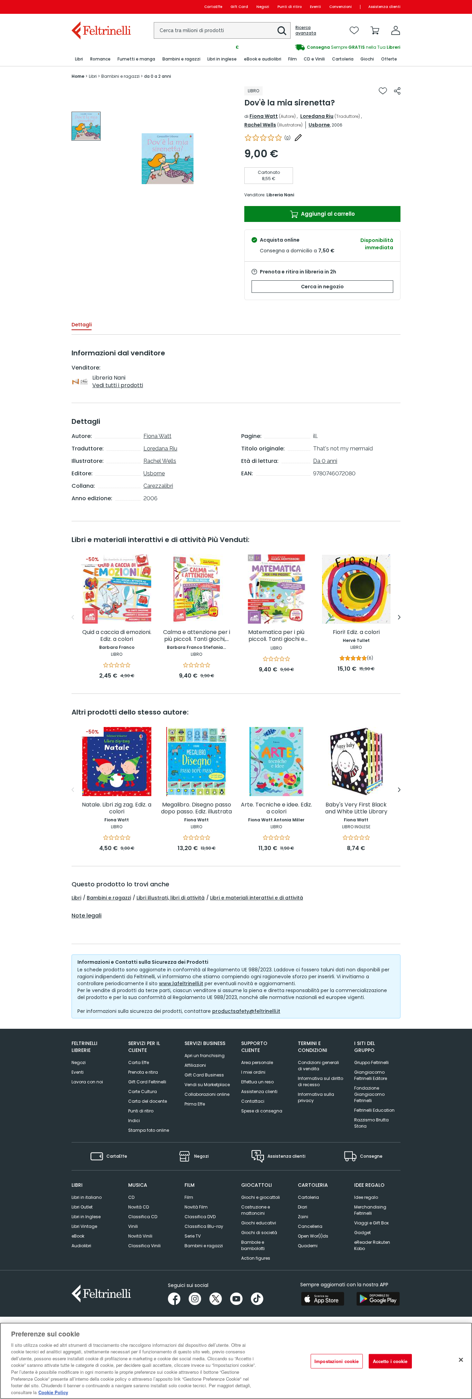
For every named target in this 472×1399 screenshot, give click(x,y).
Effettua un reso (257, 1082)
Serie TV (193, 1236)
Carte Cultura (142, 1091)
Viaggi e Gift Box (371, 1223)
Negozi (262, 6)
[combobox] (222, 30)
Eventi (315, 6)
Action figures (255, 1258)
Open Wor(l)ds (313, 1236)
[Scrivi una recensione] (298, 137)
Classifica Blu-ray (204, 1226)
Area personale (257, 1062)
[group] (318, 47)
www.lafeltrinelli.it (181, 983)
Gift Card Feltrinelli (147, 1082)
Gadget (362, 1232)
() (287, 138)
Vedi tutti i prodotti (117, 385)
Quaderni (308, 1246)
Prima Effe (195, 1104)
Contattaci (252, 1101)
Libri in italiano (87, 1197)
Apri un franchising (205, 1055)
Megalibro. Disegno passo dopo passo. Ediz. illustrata (196, 808)
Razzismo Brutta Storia (371, 1123)
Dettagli (82, 324)
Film (189, 1197)
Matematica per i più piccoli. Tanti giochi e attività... (276, 636)
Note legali (87, 916)
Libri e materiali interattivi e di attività (256, 897)
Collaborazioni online (207, 1094)
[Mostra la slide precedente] (72, 617)
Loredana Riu (316, 116)
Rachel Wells (260, 124)
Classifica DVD (200, 1217)
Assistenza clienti (384, 6)
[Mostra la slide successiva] (399, 617)
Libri (76, 897)
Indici (134, 1120)
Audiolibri (81, 1246)
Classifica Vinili (144, 1246)
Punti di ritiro (289, 6)
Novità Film (196, 1207)
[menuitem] (79, 59)
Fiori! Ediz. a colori (356, 632)
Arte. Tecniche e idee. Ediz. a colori (276, 808)
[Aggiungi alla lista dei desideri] (383, 90)
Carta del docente (147, 1101)
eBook (78, 1236)
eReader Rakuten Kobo (372, 1245)
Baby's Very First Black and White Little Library (356, 808)
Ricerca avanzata (305, 30)
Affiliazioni (195, 1065)
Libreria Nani (280, 195)
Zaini (303, 1217)
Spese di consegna (261, 1111)
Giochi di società (259, 1232)
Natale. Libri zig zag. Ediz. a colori (116, 808)
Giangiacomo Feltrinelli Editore (370, 1075)
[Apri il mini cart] (375, 30)
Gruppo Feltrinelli (371, 1062)
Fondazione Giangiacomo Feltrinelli (369, 1094)
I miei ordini (253, 1072)
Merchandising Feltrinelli (370, 1210)
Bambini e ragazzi (109, 897)
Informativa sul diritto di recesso (320, 1081)
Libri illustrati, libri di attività (170, 897)
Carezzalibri (158, 486)
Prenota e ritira (143, 1072)
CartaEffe (213, 6)
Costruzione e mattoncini (255, 1210)
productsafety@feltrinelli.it (246, 1011)
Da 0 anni (325, 461)
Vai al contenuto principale (101, 6)
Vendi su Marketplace (207, 1085)
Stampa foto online (148, 1130)
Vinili (133, 1226)
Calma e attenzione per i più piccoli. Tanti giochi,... (196, 636)
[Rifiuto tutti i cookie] (461, 1360)
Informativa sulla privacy (316, 1097)
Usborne (319, 124)
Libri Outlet (82, 1207)
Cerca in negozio (322, 286)
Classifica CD (142, 1217)
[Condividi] (397, 91)
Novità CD (138, 1207)
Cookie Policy (53, 1392)
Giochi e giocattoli (260, 1197)
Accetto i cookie (390, 1361)
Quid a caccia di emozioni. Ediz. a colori (116, 636)
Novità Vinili (140, 1236)
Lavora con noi (87, 1082)
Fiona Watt (263, 116)
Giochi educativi (258, 1223)
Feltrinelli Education (374, 1110)
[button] (282, 30)
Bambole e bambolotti (253, 1245)
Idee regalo (366, 1197)
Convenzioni (340, 6)
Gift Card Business (204, 1075)
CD (131, 1197)
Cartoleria (308, 1197)
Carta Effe (138, 1062)
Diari (302, 1207)
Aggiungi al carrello (327, 213)
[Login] (395, 30)
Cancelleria (310, 1226)
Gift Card (239, 6)
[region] (236, 1361)
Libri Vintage (84, 1226)
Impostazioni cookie (336, 1361)
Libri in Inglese (86, 1217)
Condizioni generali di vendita (318, 1066)
